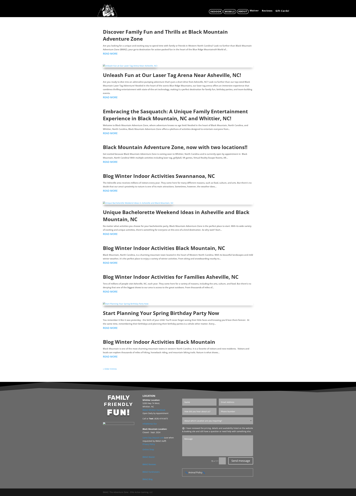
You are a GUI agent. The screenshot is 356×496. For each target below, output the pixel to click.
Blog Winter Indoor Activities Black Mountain (159, 341)
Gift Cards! (282, 11)
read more (110, 53)
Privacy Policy (149, 444)
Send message (240, 461)
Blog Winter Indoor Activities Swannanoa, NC (159, 176)
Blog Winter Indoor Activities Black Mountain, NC (164, 248)
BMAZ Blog (148, 479)
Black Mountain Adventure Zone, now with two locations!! (175, 147)
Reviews (267, 11)
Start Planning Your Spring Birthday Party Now (161, 313)
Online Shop (148, 449)
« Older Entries (110, 369)
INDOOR (215, 11)
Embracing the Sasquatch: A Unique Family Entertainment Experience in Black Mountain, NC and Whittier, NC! (175, 115)
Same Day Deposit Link (153, 437)
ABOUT (242, 11)
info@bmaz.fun (150, 423)
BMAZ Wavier (149, 457)
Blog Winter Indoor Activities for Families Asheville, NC (170, 276)
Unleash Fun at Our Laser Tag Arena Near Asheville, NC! (172, 75)
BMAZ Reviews (149, 464)
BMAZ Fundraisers (151, 472)
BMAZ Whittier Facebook (154, 410)
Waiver (254, 11)
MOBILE (230, 11)
